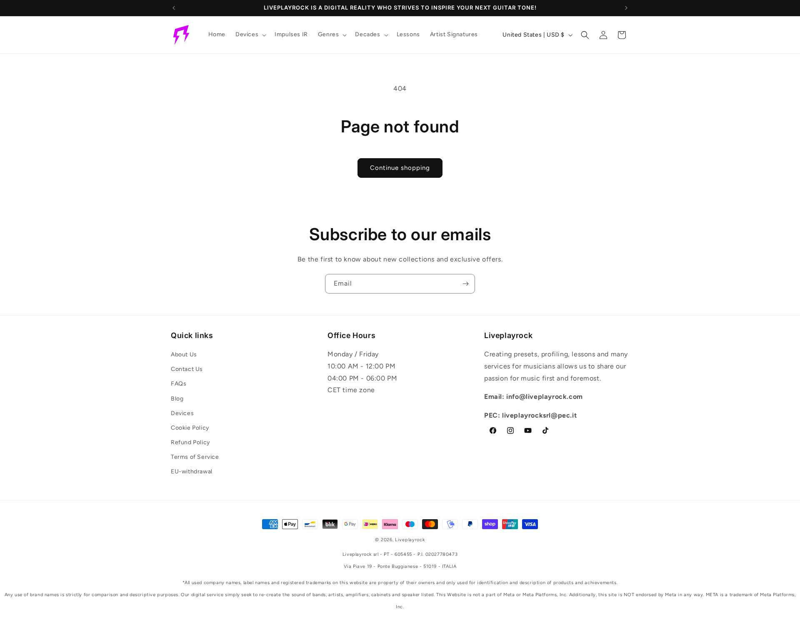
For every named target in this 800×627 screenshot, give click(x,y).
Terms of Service (195, 456)
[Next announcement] (626, 8)
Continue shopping (400, 168)
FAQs (178, 383)
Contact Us (187, 369)
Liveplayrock (410, 539)
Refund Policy (190, 442)
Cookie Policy (190, 427)
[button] (250, 34)
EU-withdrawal (191, 471)
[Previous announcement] (174, 8)
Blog (177, 398)
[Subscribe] (465, 284)
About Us (184, 354)
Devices (182, 413)
